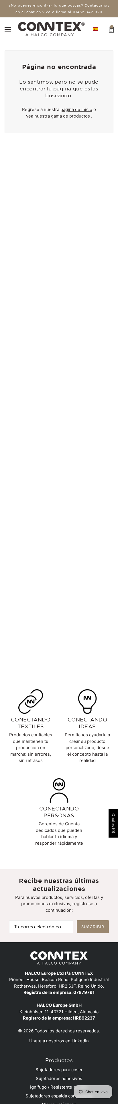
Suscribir (92, 927)
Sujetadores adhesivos (59, 1078)
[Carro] (111, 29)
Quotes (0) (113, 823)
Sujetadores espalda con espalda (59, 1096)
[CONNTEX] (51, 28)
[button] (95, 29)
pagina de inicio (76, 109)
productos (79, 116)
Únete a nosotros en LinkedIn (59, 1041)
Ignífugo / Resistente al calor (59, 1087)
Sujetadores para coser (59, 1069)
